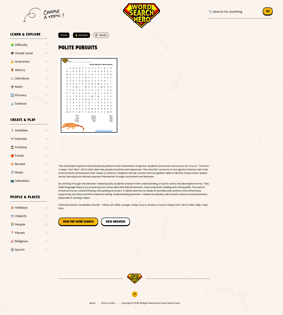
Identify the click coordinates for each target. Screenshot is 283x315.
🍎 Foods (17, 156)
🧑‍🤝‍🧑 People (17, 224)
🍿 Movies (17, 164)
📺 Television (19, 181)
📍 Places (17, 233)
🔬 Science (18, 104)
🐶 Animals (18, 139)
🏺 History (17, 70)
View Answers (115, 221)
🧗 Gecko (101, 35)
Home (63, 35)
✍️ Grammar (20, 62)
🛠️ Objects (18, 216)
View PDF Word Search (78, 221)
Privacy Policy (108, 303)
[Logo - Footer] (134, 278)
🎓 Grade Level (21, 53)
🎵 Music (16, 172)
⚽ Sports (17, 250)
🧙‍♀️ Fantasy (18, 147)
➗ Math (16, 87)
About (92, 303)
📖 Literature (19, 78)
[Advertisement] (112, 149)
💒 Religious (19, 241)
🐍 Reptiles (81, 35)
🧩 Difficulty (18, 45)
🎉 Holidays (19, 208)
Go (267, 11)
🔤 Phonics (18, 95)
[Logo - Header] (141, 16)
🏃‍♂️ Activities (19, 130)
